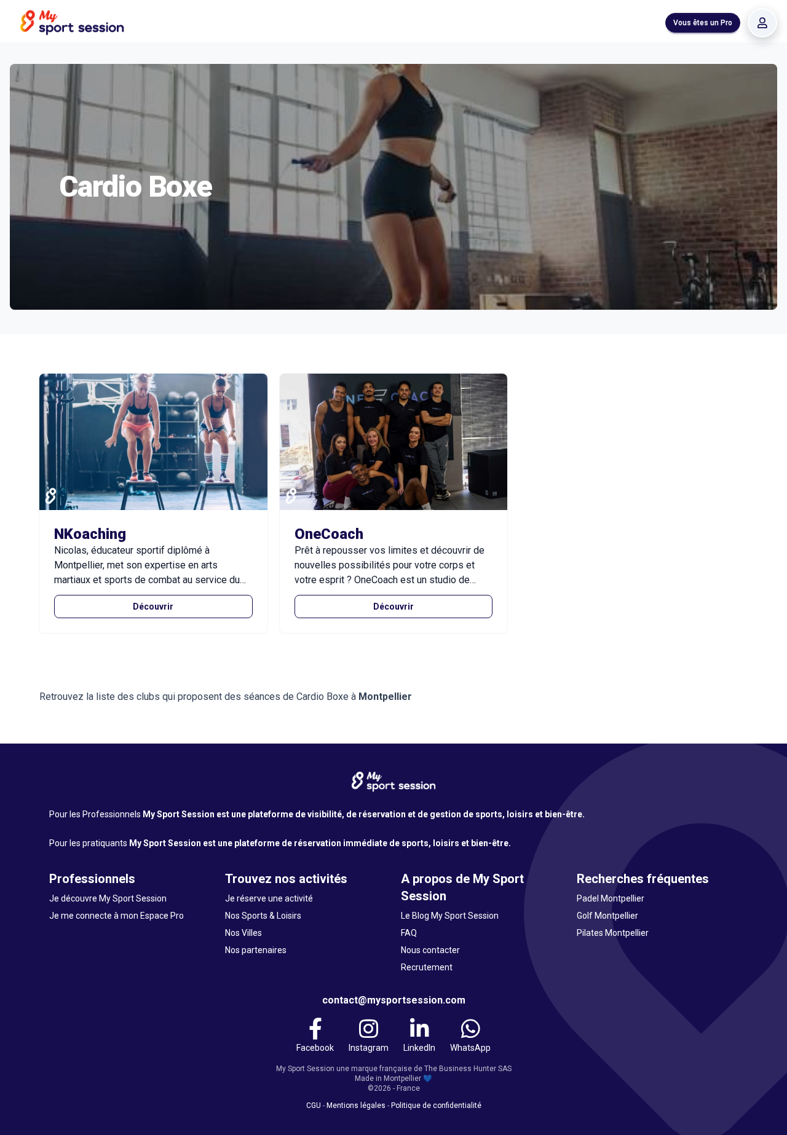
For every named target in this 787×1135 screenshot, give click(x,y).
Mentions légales (356, 1105)
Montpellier (385, 696)
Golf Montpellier (607, 916)
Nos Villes (243, 933)
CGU (313, 1105)
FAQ (409, 933)
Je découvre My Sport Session (108, 898)
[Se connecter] (762, 22)
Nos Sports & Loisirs (263, 916)
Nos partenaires (256, 950)
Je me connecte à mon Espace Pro (116, 916)
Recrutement (427, 967)
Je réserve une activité (269, 898)
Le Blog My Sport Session (450, 916)
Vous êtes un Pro (702, 22)
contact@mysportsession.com (393, 1000)
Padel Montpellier (610, 898)
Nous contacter (430, 950)
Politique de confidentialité (436, 1105)
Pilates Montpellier (613, 933)
